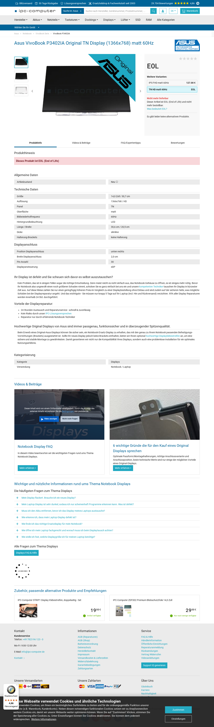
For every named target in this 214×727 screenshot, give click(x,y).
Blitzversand (25, 3)
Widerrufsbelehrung (88, 661)
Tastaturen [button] (71, 19)
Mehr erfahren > (28, 468)
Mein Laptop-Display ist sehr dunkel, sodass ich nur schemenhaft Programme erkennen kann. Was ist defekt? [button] (78, 504)
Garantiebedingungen (89, 665)
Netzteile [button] (52, 19)
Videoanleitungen (150, 658)
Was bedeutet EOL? (157, 109)
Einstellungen (178, 718)
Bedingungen (68, 411)
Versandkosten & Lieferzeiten (93, 658)
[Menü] (17, 686)
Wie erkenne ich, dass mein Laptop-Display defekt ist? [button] (49, 517)
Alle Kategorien (166, 19)
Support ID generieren (154, 665)
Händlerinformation (151, 640)
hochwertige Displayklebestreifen (163, 336)
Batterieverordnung (88, 644)
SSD (138, 19)
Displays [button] (108, 19)
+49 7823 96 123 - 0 (33, 639)
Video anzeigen (50, 419)
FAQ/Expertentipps (131, 142)
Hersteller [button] (19, 19)
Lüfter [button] (124, 19)
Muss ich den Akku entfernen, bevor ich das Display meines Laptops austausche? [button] (63, 510)
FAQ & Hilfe (147, 637)
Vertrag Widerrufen (151, 654)
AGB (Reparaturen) (88, 637)
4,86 (173, 3)
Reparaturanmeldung (152, 647)
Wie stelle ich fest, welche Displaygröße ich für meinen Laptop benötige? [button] (58, 537)
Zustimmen (178, 709)
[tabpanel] (86, 91)
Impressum (83, 654)
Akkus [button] (36, 19)
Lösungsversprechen (75, 3)
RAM (149, 19)
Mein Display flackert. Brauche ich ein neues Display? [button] (49, 497)
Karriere (145, 690)
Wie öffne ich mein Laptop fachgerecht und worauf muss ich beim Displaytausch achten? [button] (67, 530)
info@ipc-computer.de (33, 651)
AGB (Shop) (84, 640)
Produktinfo (35, 142)
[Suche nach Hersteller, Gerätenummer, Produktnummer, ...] (153, 11)
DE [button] (172, 11)
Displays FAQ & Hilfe (26, 552)
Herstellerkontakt (87, 651)
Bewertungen (178, 142)
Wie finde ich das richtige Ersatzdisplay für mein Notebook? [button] (52, 524)
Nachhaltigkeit (148, 693)
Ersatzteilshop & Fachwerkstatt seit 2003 (113, 3)
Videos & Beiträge (81, 142)
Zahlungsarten (85, 668)
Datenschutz (84, 647)
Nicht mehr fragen (70, 419)
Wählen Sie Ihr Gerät (24, 27)
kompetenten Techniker (151, 286)
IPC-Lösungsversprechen (58, 313)
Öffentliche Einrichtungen (154, 644)
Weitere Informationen (43, 719)
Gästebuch (147, 686)
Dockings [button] (90, 19)
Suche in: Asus (70, 11)
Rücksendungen (149, 651)
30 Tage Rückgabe (48, 3)
